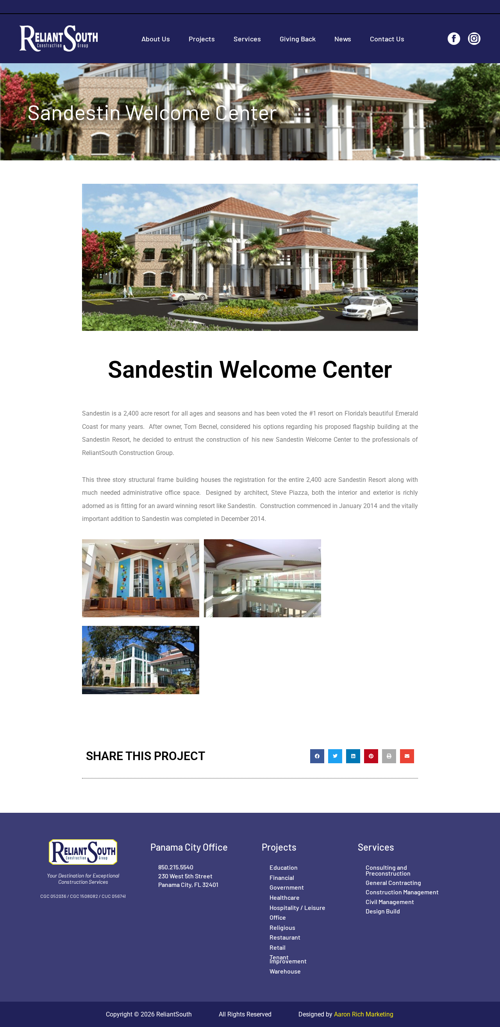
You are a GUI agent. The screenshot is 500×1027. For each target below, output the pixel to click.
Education (284, 867)
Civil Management (390, 901)
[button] (317, 756)
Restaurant (285, 937)
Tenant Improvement (288, 959)
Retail (278, 947)
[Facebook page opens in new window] (454, 38)
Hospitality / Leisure (297, 907)
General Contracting (393, 882)
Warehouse (285, 971)
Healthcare (285, 897)
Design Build (383, 911)
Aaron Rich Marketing (362, 1014)
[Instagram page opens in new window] (474, 38)
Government (287, 887)
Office (278, 917)
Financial (282, 877)
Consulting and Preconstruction (388, 870)
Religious (282, 927)
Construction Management (402, 892)
